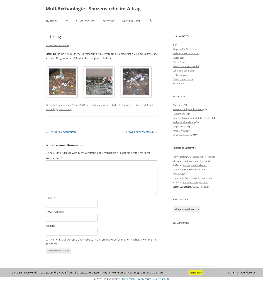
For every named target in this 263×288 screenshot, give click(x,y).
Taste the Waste (181, 75)
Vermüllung (65, 109)
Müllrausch (178, 57)
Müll (146, 105)
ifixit (175, 44)
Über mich (128, 279)
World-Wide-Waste (183, 135)
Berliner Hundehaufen (61, 132)
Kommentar (54, 158)
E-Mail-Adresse (56, 211)
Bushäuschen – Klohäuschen (196, 178)
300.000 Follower (200, 186)
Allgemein (97, 105)
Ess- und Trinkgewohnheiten (188, 109)
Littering (138, 105)
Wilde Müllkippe (131, 21)
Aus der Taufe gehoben (195, 182)
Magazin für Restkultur (185, 49)
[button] (150, 21)
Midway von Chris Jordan (186, 53)
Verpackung (179, 126)
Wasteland (178, 83)
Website (50, 225)
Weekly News (180, 130)
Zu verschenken (85, 21)
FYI (66, 21)
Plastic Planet (180, 62)
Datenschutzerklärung (241, 272)
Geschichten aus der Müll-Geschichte (192, 118)
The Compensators (183, 79)
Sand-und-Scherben (183, 70)
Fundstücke (179, 113)
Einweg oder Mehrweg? (141, 132)
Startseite (52, 21)
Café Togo (108, 21)
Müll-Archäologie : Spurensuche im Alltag (93, 8)
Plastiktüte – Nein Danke (186, 66)
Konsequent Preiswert (203, 156)
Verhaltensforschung (184, 122)
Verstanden (196, 272)
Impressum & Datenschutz (153, 279)
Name (50, 198)
